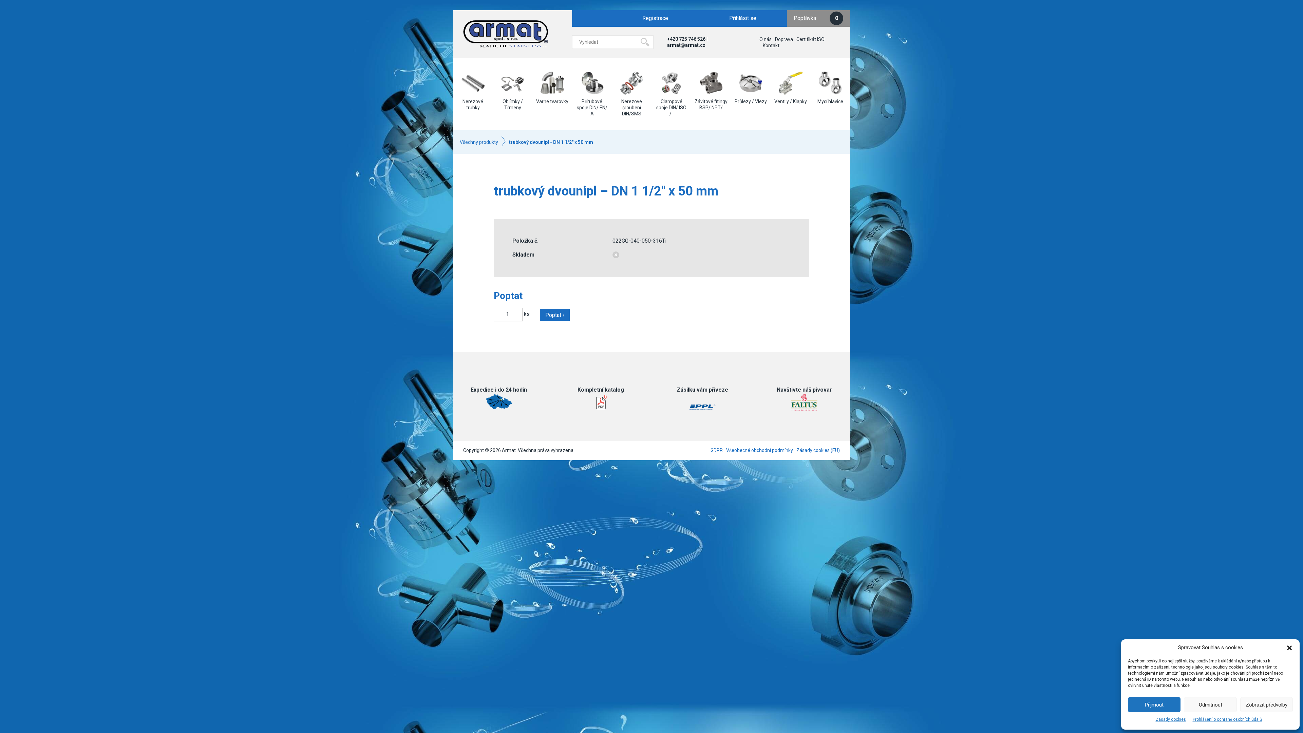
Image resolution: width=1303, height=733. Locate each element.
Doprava (784, 39)
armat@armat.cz (686, 45)
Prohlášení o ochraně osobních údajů (1227, 719)
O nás (765, 39)
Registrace (655, 18)
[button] (1289, 647)
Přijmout (1154, 705)
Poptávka (816, 18)
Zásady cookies (1171, 719)
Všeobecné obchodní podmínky (759, 450)
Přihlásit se (742, 18)
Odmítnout (1210, 705)
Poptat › (554, 315)
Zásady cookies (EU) (818, 450)
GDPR (717, 450)
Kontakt (771, 45)
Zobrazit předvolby (1266, 705)
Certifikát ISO (810, 39)
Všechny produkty (479, 142)
